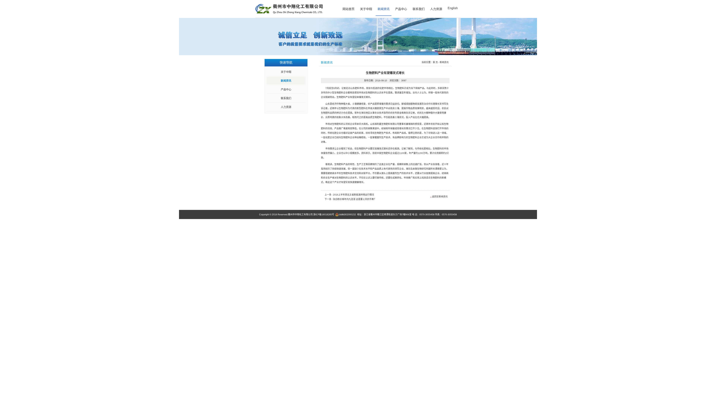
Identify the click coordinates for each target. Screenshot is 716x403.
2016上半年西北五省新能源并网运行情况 (353, 194)
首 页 (435, 62)
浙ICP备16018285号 (323, 214)
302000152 (347, 214)
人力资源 (436, 9)
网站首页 (348, 9)
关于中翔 (366, 9)
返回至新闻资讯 (440, 196)
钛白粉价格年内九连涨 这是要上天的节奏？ (354, 199)
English (453, 8)
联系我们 (419, 9)
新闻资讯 (384, 9)
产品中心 (401, 9)
